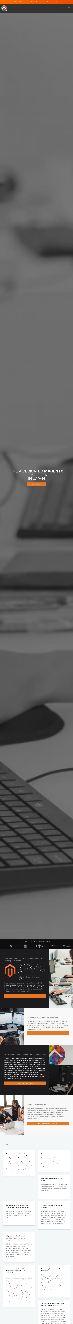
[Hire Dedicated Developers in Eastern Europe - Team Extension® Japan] (5, 8)
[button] (69, 7)
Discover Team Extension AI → (50, 1)
